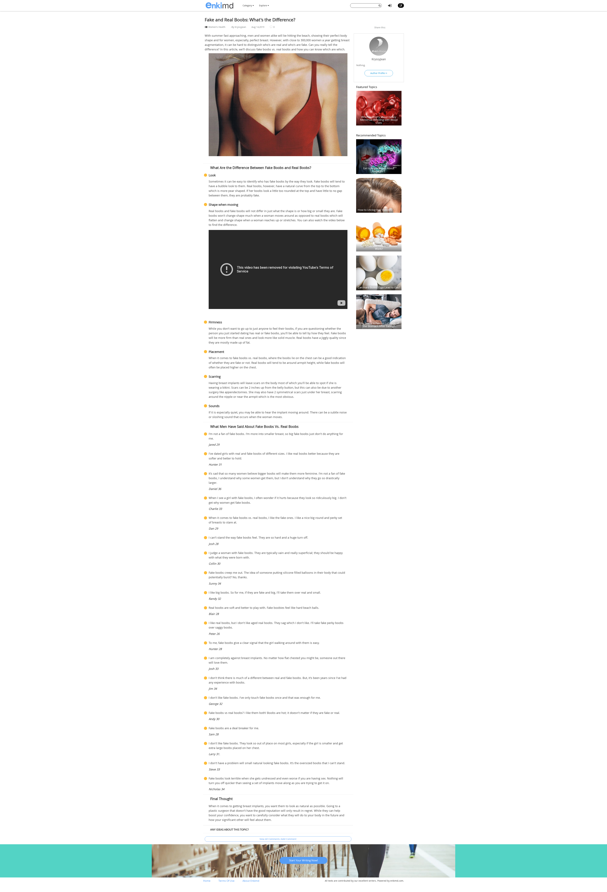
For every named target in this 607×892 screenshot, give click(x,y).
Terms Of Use (226, 881)
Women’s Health (216, 26)
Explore (263, 5)
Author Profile (378, 73)
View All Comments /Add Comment (278, 838)
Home (206, 881)
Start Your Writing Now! (303, 860)
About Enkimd (250, 881)
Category (248, 5)
